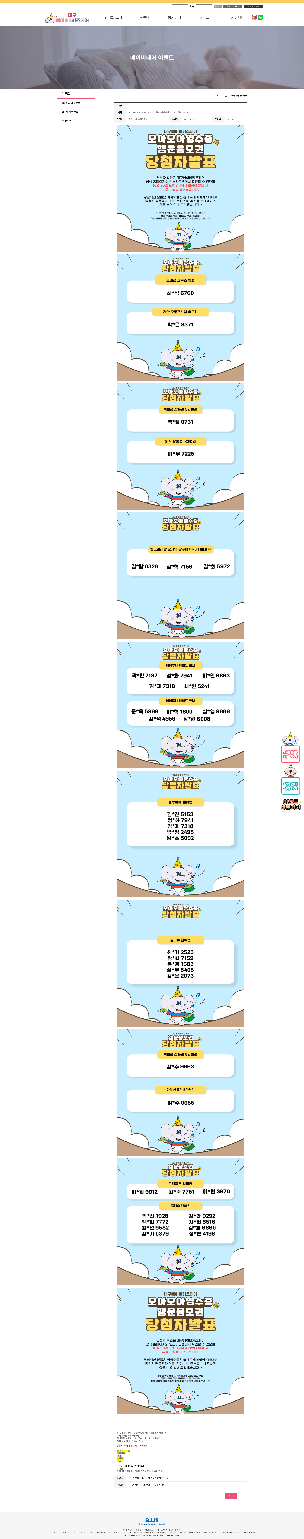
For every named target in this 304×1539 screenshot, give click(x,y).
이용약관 (127, 1529)
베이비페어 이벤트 (71, 103)
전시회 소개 (113, 17)
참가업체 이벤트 (70, 112)
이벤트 (204, 17)
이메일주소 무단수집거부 (169, 1529)
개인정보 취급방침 (144, 1529)
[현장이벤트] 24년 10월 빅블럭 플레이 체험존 (149, 1478)
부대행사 (66, 121)
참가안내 (174, 17)
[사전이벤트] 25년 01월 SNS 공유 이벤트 (147, 1485)
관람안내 (142, 17)
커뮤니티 (237, 17)
